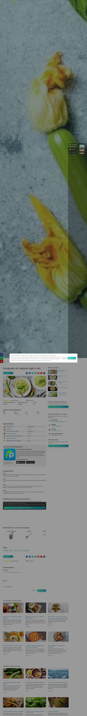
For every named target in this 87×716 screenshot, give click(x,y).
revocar (37, 358)
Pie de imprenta (47, 360)
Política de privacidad (38, 360)
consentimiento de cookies (16, 357)
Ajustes (64, 358)
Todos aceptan (72, 358)
